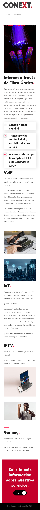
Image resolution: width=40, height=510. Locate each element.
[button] (20, 492)
